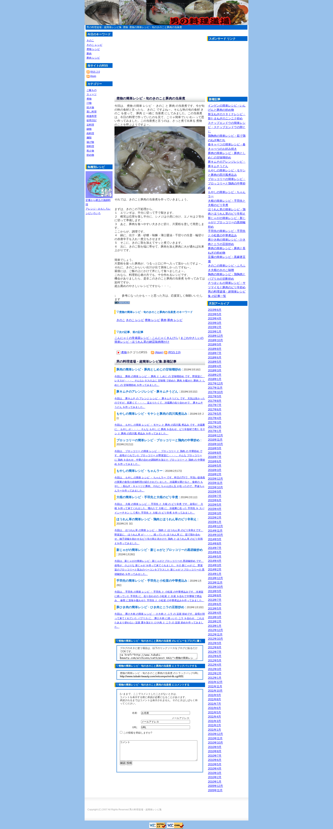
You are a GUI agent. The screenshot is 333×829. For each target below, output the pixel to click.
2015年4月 (214, 508)
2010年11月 (215, 738)
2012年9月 (214, 643)
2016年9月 (214, 448)
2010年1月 (214, 781)
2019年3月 (214, 322)
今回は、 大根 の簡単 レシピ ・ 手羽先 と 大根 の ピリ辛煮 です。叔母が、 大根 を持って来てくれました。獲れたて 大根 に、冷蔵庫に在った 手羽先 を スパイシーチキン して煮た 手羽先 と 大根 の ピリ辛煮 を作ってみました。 (159, 508)
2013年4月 (214, 612)
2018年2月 (214, 374)
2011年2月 (214, 725)
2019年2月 (214, 327)
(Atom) (159, 352)
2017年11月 (215, 387)
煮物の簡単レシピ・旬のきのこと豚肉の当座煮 (155, 27)
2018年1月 (214, 379)
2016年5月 (214, 465)
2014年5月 (214, 556)
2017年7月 (214, 405)
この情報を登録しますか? (137, 732)
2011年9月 (214, 695)
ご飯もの (92, 90)
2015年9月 (214, 491)
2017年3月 (214, 422)
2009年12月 (215, 785)
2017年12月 (215, 383)
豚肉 (163, 320)
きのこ (120, 320)
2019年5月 (214, 314)
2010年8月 (214, 751)
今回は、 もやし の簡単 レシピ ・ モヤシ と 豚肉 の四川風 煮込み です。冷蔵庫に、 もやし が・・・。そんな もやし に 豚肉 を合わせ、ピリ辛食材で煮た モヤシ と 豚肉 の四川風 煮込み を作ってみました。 (159, 429)
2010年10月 (215, 742)
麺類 (89, 137)
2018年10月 (215, 340)
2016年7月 (214, 457)
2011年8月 (214, 699)
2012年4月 (214, 664)
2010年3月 (214, 773)
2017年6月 (214, 409)
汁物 (89, 103)
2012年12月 (215, 630)
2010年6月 (214, 759)
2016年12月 (215, 435)
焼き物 (90, 107)
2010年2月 (214, 777)
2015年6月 (214, 500)
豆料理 (90, 124)
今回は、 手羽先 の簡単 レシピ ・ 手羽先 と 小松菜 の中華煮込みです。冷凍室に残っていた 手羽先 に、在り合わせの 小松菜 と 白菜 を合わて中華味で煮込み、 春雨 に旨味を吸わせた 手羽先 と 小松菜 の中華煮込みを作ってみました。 (159, 596)
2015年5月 (214, 504)
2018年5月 (214, 361)
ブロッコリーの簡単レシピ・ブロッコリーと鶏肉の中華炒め (227, 183)
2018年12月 (215, 335)
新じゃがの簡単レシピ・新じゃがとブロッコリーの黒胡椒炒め (227, 222)
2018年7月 (214, 353)
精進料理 (92, 116)
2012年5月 (214, 660)
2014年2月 (214, 569)
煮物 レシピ (152, 320)
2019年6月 (214, 309)
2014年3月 (214, 565)
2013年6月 (214, 604)
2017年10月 (215, 392)
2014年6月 (214, 552)
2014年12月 (215, 526)
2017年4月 (214, 418)
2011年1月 (214, 729)
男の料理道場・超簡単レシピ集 (104, 27)
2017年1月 (214, 431)
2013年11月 (215, 582)
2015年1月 (214, 522)
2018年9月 (214, 344)
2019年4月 (214, 318)
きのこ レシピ (135, 320)
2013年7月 (214, 599)
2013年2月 (214, 621)
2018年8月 (214, 348)
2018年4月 (214, 366)
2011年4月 (214, 716)
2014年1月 (214, 573)
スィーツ (92, 94)
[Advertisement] (239, 70)
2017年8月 (214, 400)
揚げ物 (90, 142)
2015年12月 (215, 478)
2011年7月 (214, 703)
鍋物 (89, 129)
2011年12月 (215, 682)
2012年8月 (214, 647)
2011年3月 (214, 721)
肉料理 (90, 133)
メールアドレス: (181, 718)
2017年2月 (214, 426)
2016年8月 (214, 452)
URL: (135, 727)
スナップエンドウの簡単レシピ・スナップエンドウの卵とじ (227, 127)
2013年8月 (214, 595)
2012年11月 (215, 634)
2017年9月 (214, 396)
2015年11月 (215, 483)
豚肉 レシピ (174, 320)
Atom (93, 76)
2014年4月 (214, 560)
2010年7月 (214, 755)
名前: (135, 712)
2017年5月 (214, 413)
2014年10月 (215, 534)
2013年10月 (215, 586)
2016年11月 (215, 439)
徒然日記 (92, 120)
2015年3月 (214, 513)
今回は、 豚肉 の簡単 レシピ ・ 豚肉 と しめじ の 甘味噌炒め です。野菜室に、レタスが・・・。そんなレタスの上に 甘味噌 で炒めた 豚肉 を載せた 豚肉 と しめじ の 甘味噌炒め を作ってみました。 (159, 380)
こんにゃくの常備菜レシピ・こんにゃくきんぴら (146, 337)
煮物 (125, 27)
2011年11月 (215, 686)
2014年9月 (214, 539)
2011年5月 (214, 712)
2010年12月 (215, 734)
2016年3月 (214, 470)
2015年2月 (214, 517)
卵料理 (90, 146)
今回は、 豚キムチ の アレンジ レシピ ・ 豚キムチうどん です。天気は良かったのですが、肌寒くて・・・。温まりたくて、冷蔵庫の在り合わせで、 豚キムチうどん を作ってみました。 (159, 403)
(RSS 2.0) (174, 352)
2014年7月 (214, 548)
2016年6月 (214, 461)
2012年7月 (214, 651)
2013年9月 (214, 591)
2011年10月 (215, 690)
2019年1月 (214, 331)
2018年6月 (214, 357)
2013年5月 (214, 608)
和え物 (90, 150)
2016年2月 (214, 474)
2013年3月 (214, 617)
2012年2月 (214, 673)
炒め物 (90, 154)
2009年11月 (215, 790)
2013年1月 (214, 625)
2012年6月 (214, 656)
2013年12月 (215, 578)
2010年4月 (214, 768)
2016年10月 (215, 444)
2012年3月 (214, 669)
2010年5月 (214, 764)
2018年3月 (214, 370)
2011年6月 (214, 708)
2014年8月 (214, 543)
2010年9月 (214, 747)
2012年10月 (215, 638)
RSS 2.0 (95, 71)
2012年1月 (214, 677)
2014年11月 (215, 530)
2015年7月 (214, 496)
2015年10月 (215, 487)
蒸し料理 (92, 111)
